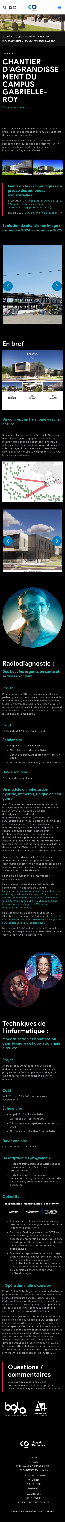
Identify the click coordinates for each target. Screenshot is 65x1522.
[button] (32, 284)
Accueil (6, 36)
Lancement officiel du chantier (43, 212)
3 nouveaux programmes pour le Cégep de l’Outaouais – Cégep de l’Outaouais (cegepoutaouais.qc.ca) (34, 204)
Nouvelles (30, 36)
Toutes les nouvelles (13, 107)
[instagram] (15, 7)
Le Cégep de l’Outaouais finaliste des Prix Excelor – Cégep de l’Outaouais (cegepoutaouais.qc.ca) (32, 919)
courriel (55, 1388)
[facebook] (10, 7)
